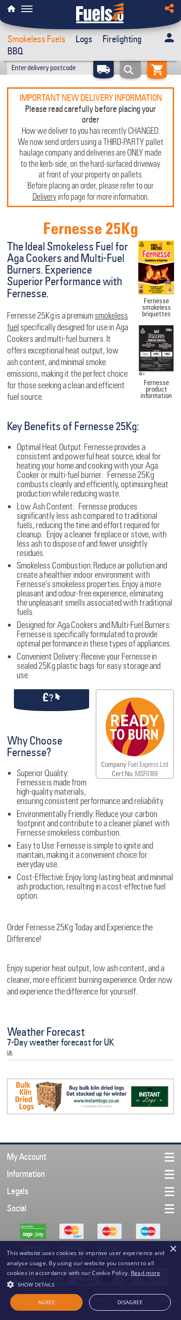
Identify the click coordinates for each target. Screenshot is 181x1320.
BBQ (15, 51)
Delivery (44, 196)
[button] (90, 1283)
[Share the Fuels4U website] (169, 6)
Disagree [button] (129, 1302)
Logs (84, 39)
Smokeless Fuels (36, 39)
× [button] (172, 1249)
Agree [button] (46, 1302)
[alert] (90, 1280)
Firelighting (122, 39)
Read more (146, 1273)
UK (10, 1052)
